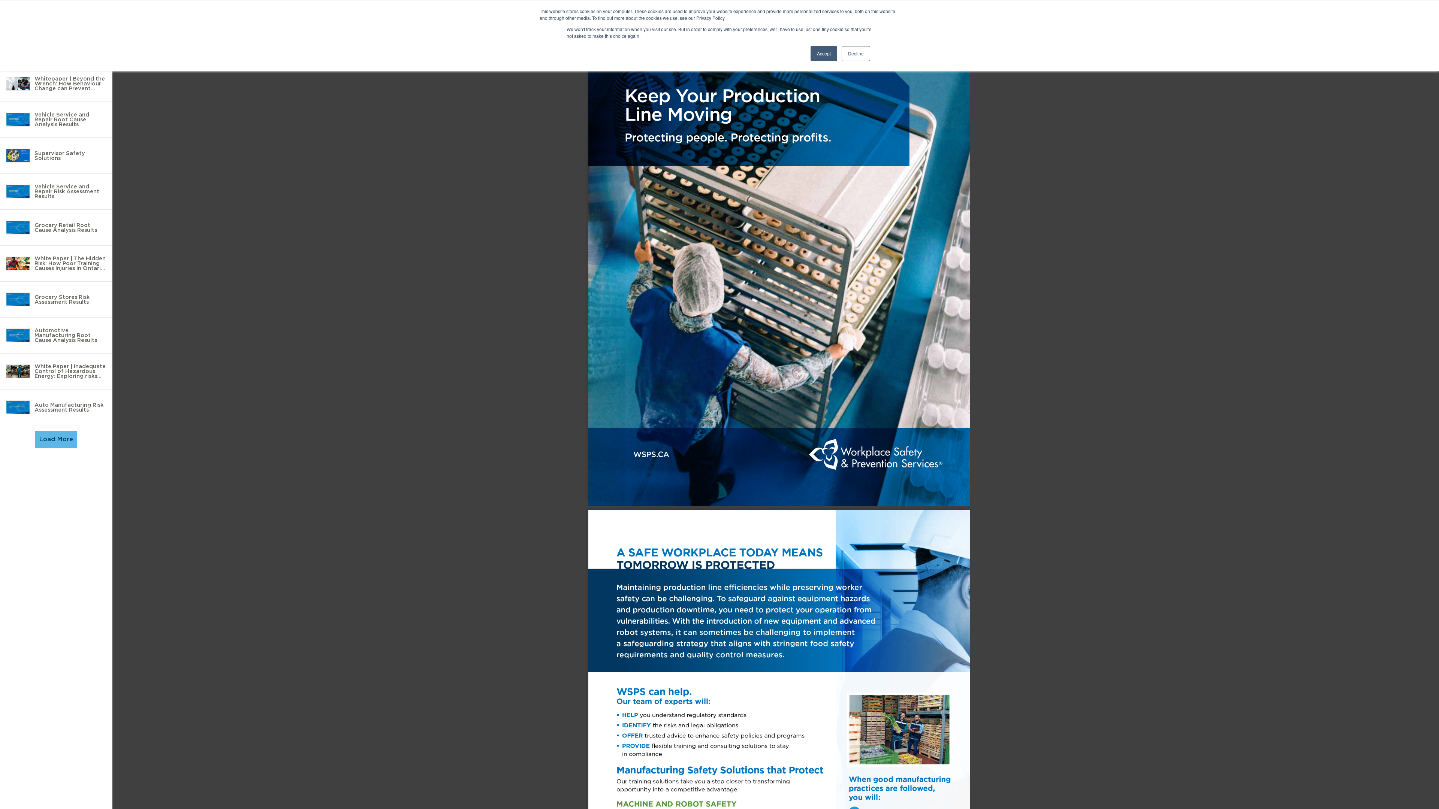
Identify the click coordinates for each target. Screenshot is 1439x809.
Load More (56, 439)
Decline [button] (856, 53)
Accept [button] (824, 53)
